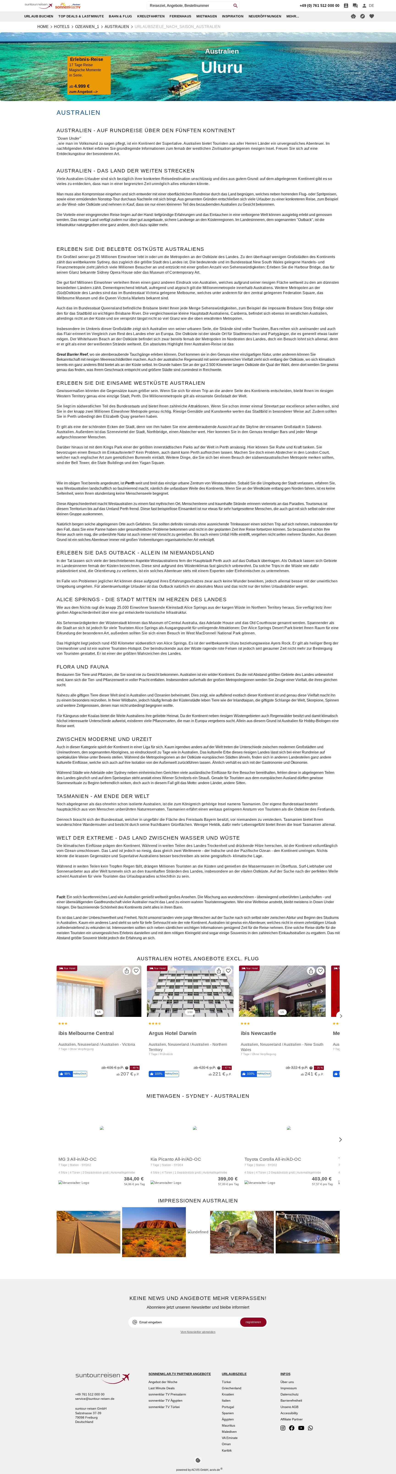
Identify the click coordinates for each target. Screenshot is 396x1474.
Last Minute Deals (161, 1388)
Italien (226, 1400)
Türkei (226, 1382)
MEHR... (292, 16)
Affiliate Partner (291, 1419)
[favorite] (371, 16)
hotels (61, 27)
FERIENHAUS (180, 16)
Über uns (287, 1382)
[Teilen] (127, 971)
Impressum (288, 1388)
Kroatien (228, 1394)
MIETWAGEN (206, 16)
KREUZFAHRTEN (151, 16)
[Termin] (346, 5)
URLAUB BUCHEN (38, 16)
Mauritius (228, 1425)
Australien (117, 27)
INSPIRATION (232, 16)
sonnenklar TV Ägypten (165, 1400)
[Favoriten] (136, 971)
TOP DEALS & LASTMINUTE (81, 16)
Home (43, 27)
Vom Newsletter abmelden (198, 1332)
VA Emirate (230, 1438)
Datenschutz (289, 1394)
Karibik (227, 1450)
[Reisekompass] (362, 16)
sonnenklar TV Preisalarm (167, 1394)
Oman (226, 1444)
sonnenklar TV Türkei (164, 1407)
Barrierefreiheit (291, 1400)
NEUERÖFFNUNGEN (265, 16)
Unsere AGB (289, 1407)
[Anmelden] (364, 5)
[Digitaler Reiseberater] (353, 16)
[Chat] (355, 5)
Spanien (228, 1413)
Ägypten (228, 1419)
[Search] (235, 5)
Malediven (229, 1431)
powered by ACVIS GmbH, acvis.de (198, 1469)
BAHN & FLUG (120, 16)
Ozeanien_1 (87, 27)
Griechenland (231, 1388)
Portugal (228, 1407)
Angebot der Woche (162, 1382)
